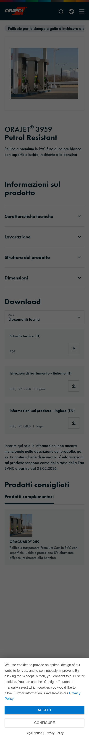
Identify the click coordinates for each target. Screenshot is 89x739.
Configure (44, 723)
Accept (45, 710)
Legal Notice (34, 732)
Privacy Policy (54, 732)
